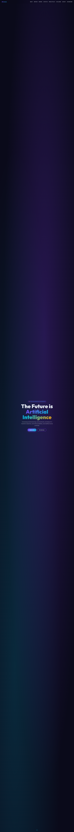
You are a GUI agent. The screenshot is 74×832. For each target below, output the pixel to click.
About (31, 1)
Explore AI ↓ (32, 429)
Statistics (45, 1)
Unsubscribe (69, 1)
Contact (64, 1)
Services (36, 1)
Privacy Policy (52, 1)
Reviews (40, 1)
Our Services (41, 429)
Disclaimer (58, 1)
